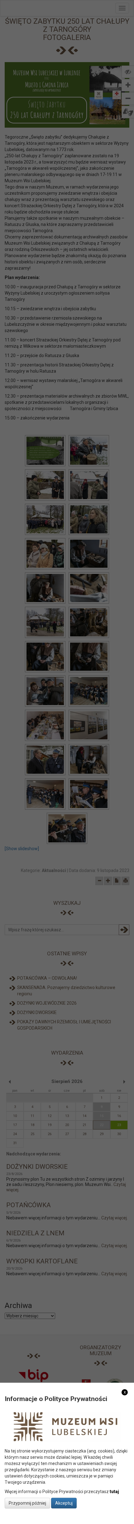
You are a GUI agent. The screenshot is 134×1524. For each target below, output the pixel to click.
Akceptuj (64, 1503)
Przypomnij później (27, 1503)
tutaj (114, 1491)
